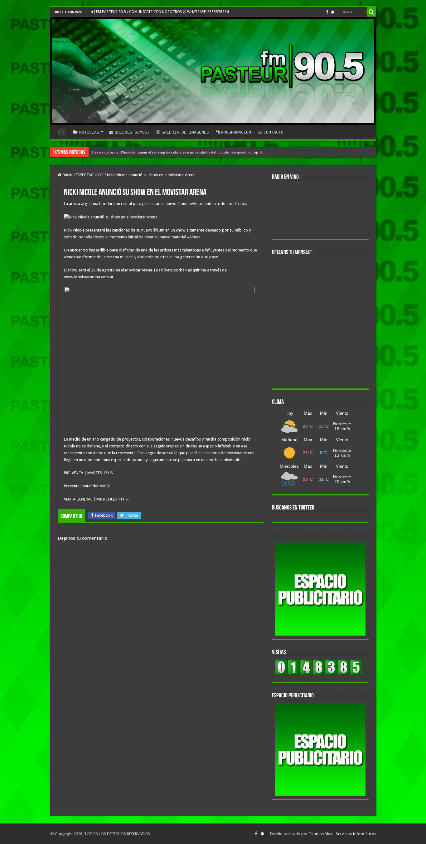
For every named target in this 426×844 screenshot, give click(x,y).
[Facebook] (327, 12)
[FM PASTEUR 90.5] (213, 71)
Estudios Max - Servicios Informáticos (342, 834)
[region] (320, 589)
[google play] (332, 12)
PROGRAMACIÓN (236, 132)
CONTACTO (273, 132)
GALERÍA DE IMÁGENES (185, 132)
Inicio (66, 175)
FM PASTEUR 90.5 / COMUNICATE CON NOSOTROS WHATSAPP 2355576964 (162, 12)
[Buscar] (371, 12)
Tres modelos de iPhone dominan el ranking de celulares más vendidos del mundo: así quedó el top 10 (177, 152)
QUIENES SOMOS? (132, 132)
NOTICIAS (89, 132)
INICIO (61, 131)
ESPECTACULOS (90, 175)
